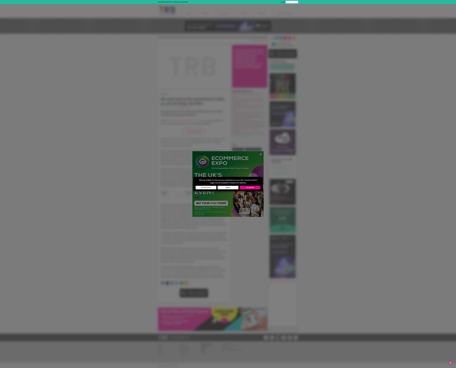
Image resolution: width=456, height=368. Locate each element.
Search (283, 2)
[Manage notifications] (450, 363)
